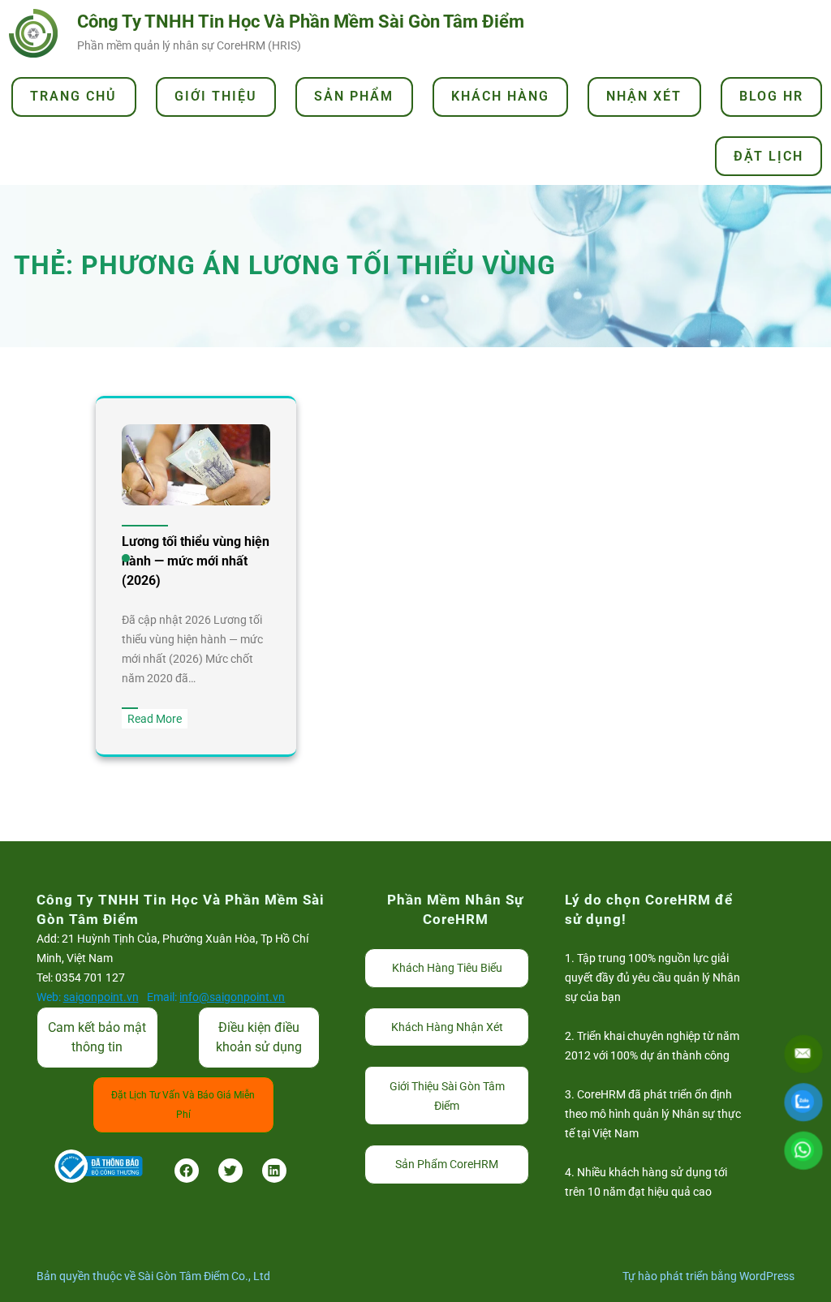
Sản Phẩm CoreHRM (446, 1164)
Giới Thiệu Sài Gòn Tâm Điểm (447, 1096)
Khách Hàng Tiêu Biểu (447, 967)
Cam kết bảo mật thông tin (97, 1037)
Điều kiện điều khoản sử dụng (259, 1037)
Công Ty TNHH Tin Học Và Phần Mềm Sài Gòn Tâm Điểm (300, 21)
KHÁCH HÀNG (500, 96)
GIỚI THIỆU (215, 96)
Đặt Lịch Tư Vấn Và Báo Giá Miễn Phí (183, 1104)
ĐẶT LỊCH (768, 156)
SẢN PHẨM (354, 96)
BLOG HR (771, 96)
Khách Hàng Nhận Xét (447, 1027)
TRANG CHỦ (73, 96)
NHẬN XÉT (644, 96)
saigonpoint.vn (101, 996)
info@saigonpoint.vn (232, 996)
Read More (157, 719)
